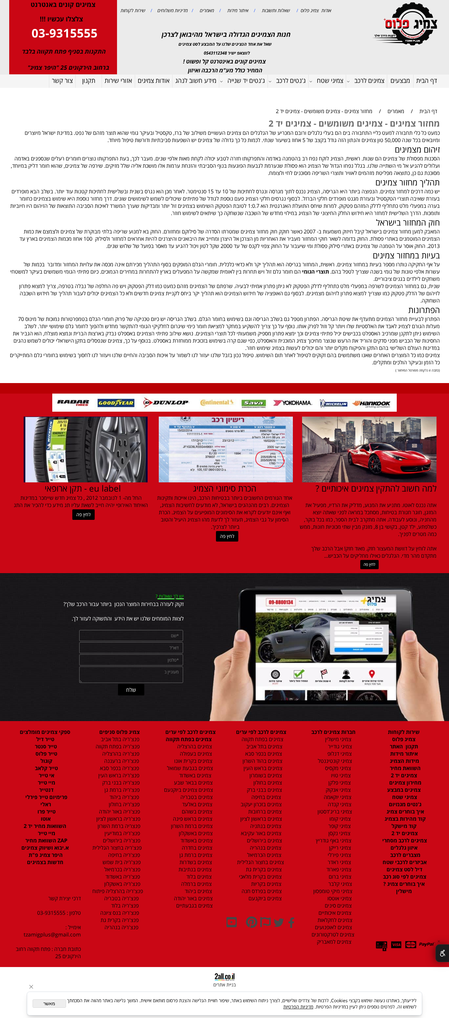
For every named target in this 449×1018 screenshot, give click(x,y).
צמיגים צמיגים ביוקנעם (188, 789)
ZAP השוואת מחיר (45, 840)
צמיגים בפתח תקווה (261, 739)
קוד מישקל (403, 826)
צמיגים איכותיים (334, 912)
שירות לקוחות (133, 10)
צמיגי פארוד (338, 869)
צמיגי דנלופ (339, 753)
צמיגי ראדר (338, 862)
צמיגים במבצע (404, 789)
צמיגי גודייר (338, 746)
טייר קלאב (46, 768)
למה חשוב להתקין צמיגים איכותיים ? (376, 488)
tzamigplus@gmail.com (52, 934)
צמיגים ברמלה (196, 883)
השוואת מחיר (405, 768)
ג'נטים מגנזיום (404, 804)
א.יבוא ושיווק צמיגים (45, 847)
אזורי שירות (118, 80)
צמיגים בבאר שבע (193, 782)
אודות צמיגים (154, 80)
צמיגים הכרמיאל (262, 855)
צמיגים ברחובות (264, 811)
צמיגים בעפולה (195, 753)
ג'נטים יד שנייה (246, 80)
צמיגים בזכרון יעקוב (260, 804)
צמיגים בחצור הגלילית (260, 862)
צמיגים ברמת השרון (190, 826)
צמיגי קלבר (339, 883)
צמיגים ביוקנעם (264, 898)
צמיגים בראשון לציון (260, 818)
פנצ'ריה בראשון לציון (117, 818)
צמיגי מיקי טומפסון (332, 891)
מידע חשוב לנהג (195, 80)
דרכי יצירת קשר (64, 898)
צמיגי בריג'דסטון (334, 811)
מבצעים (400, 80)
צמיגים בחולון (260, 782)
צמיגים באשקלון (194, 833)
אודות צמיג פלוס (314, 10)
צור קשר (62, 80)
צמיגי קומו (339, 818)
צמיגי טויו (339, 775)
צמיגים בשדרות (195, 862)
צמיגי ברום (339, 876)
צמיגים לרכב (369, 80)
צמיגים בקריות (265, 883)
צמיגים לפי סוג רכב (404, 876)
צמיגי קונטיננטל (334, 760)
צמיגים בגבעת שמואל (189, 768)
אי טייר (45, 775)
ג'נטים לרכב (291, 80)
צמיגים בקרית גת (263, 869)
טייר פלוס (45, 753)
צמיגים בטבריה (196, 797)
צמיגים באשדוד (192, 775)
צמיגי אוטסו (337, 898)
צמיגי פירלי (338, 855)
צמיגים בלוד (198, 876)
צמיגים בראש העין (261, 768)
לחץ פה (369, 564)
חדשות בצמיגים (45, 862)
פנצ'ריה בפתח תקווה (117, 746)
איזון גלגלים (403, 847)
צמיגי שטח (330, 80)
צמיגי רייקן (339, 847)
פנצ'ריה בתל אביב (118, 739)
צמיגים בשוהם (196, 811)
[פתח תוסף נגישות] (442, 953)
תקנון (88, 80)
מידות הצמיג (404, 760)
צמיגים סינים (337, 905)
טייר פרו (46, 811)
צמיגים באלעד (196, 804)
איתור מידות (237, 10)
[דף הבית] (406, 23)
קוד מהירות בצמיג (404, 818)
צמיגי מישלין (336, 739)
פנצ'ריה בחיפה (123, 855)
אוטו (45, 818)
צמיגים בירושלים (264, 840)
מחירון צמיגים (404, 782)
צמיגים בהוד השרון (262, 760)
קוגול (45, 760)
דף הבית (426, 80)
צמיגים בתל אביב (263, 746)
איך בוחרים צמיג (404, 811)
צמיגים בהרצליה (192, 746)
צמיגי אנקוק (337, 789)
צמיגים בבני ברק (264, 789)
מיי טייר (45, 782)
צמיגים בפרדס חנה (261, 891)
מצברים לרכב (404, 855)
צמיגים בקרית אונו (192, 760)
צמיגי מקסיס (337, 768)
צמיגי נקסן (338, 833)
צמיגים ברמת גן (195, 855)
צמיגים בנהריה (264, 847)
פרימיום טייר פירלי (45, 797)
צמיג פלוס (403, 739)
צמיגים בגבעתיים (193, 905)
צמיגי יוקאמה (336, 797)
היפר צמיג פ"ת (45, 855)
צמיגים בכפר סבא (261, 753)
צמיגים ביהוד (197, 891)
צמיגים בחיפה (265, 797)
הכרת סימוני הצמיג (224, 488)
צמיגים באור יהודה (192, 898)
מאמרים (206, 10)
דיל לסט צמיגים (403, 869)
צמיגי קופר (339, 826)
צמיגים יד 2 (404, 775)
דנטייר (46, 789)
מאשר (49, 1003)
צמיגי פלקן (339, 782)
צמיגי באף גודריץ (332, 840)
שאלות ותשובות (275, 10)
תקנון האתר (404, 746)
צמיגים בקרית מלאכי (260, 876)
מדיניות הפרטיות (298, 1007)
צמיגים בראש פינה (192, 818)
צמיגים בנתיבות (194, 869)
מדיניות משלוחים (172, 10)
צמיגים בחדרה (196, 847)
